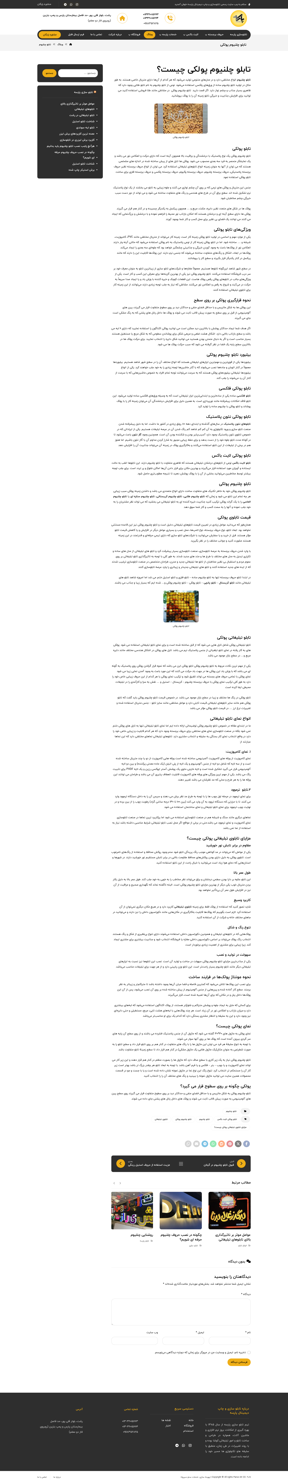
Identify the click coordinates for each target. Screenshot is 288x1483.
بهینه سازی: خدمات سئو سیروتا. (195, 1477)
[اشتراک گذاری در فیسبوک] (246, 1143)
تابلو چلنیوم (204, 1119)
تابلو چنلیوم (231, 1111)
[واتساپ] (71, 4)
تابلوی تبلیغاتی (183, 907)
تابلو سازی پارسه (83, 92)
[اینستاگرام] (77, 4)
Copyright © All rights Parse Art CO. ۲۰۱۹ (231, 1477)
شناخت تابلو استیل (83, 121)
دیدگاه (246, 1294)
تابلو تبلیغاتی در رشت (81, 115)
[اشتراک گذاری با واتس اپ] (213, 1143)
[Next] (114, 1182)
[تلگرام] (65, 4)
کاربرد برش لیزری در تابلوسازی (77, 140)
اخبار (168, 1426)
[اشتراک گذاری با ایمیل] (196, 1143)
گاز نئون (137, 434)
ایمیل (200, 1332)
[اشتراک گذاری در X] (238, 1143)
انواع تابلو (242, 1245)
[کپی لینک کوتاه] (188, 1143)
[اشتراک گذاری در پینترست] (229, 1143)
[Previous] (120, 1182)
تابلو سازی (193, 1245)
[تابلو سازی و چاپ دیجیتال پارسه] (239, 18)
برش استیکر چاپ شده (81, 170)
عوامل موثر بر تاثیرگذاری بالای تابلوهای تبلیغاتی (77, 106)
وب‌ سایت (152, 1332)
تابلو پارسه (144, 1241)
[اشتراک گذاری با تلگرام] (205, 1143)
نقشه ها (166, 1420)
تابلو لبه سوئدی (85, 128)
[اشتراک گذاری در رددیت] (221, 1143)
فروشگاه (189, 1426)
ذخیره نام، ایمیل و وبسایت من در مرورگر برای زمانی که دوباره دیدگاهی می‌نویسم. (200, 1352)
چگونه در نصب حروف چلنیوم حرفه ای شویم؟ (74, 155)
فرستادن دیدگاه (239, 1362)
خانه (191, 1420)
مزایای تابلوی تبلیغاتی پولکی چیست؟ (230, 1127)
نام (248, 1332)
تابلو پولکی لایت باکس (227, 1119)
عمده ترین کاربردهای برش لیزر (76, 134)
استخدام (188, 1431)
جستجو (49, 73)
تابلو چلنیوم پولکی (183, 1119)
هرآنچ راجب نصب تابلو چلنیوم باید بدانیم (70, 146)
